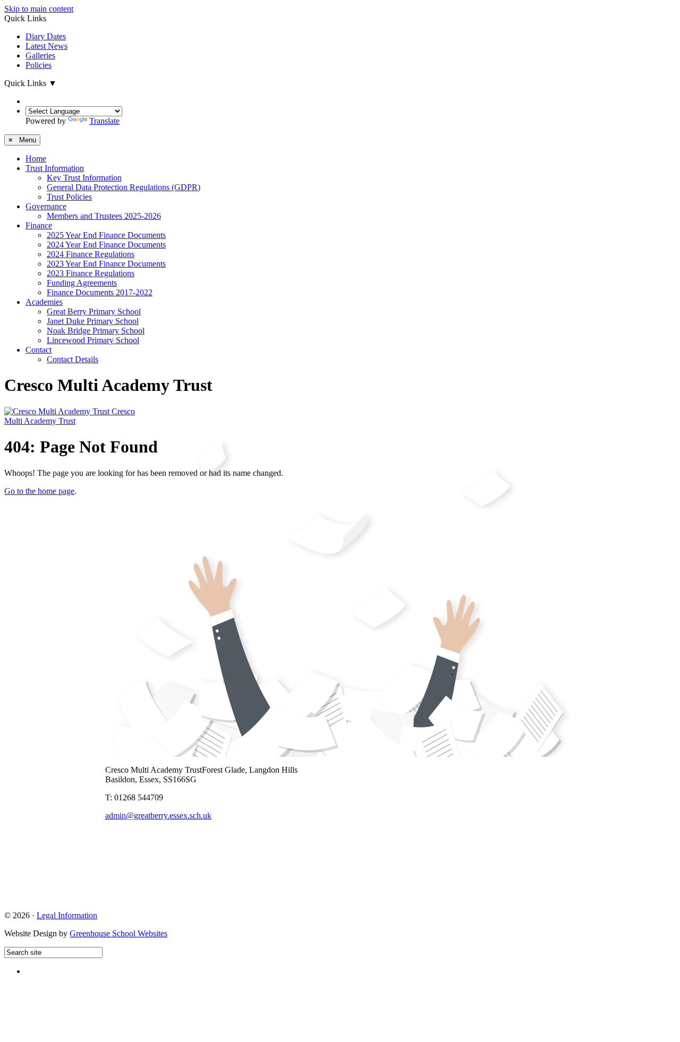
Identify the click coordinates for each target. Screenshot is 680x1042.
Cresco (69, 416)
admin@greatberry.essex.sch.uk (158, 815)
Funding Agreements (82, 282)
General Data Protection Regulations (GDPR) (123, 187)
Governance (46, 206)
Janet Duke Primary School (93, 321)
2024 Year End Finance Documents (106, 244)
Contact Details (72, 359)
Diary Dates (46, 36)
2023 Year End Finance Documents (106, 263)
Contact (39, 349)
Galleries (40, 55)
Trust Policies (69, 196)
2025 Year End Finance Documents (106, 235)
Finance (39, 225)
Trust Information (55, 168)
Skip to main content (38, 8)
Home (36, 158)
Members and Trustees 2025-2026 (104, 215)
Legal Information (67, 915)
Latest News (46, 45)
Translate (104, 120)
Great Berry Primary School (94, 311)
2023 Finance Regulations (90, 273)
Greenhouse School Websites (118, 933)
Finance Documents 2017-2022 (99, 292)
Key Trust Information (84, 177)
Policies (39, 65)
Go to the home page (39, 491)
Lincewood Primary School (93, 340)
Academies (44, 301)
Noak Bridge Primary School (95, 330)
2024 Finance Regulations (90, 254)
